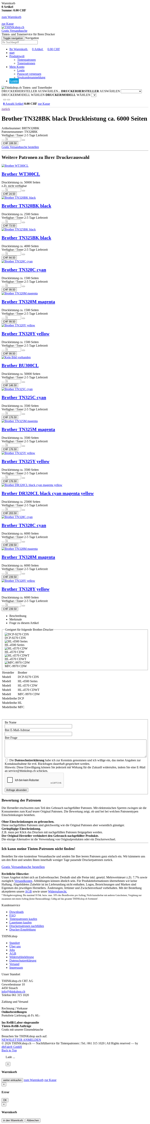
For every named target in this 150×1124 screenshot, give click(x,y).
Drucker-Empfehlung (22, 929)
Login (21, 70)
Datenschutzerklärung (22, 960)
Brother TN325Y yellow (25, 461)
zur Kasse (8, 23)
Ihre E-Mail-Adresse (17, 730)
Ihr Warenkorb (34, 49)
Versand (14, 964)
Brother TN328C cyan (24, 525)
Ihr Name (10, 722)
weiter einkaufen (12, 1080)
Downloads (16, 912)
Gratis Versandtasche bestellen (20, 147)
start (11, 52)
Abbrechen (33, 1120)
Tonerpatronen (26, 63)
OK (5, 1100)
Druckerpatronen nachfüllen (26, 926)
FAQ (12, 915)
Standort (14, 943)
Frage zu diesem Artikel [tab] (24, 623)
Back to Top (9, 1050)
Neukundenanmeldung (31, 77)
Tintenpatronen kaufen (23, 919)
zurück (6, 109)
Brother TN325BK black (26, 237)
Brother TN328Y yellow (25, 589)
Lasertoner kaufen (20, 922)
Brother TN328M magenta (28, 557)
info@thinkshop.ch (13, 991)
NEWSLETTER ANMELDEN (21, 1039)
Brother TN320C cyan (24, 269)
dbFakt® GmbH (12, 1046)
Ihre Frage (11, 737)
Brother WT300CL (21, 174)
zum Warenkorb (11, 17)
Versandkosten (23, 881)
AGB (28, 891)
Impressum (16, 967)
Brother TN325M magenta (28, 429)
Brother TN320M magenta (28, 301)
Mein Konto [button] (16, 66)
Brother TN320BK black (26, 205)
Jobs (12, 950)
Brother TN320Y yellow (25, 333)
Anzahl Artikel (13, 103)
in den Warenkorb (13, 1120)
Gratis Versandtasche (14, 30)
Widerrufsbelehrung (21, 957)
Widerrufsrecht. (57, 891)
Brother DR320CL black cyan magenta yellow (48, 493)
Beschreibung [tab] (17, 616)
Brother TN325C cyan (24, 397)
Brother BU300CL (20, 365)
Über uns (15, 946)
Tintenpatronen (26, 59)
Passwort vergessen (29, 74)
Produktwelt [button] (16, 56)
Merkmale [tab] (15, 619)
